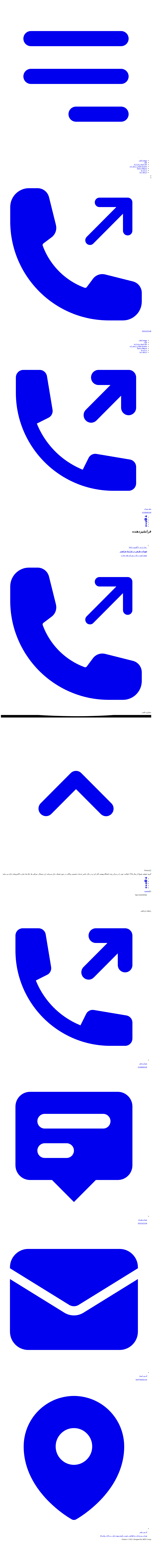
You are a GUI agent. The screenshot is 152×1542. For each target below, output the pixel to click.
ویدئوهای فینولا (142, 168)
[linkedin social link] (146, 522)
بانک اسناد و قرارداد (140, 164)
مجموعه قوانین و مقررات (138, 166)
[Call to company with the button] (76, 709)
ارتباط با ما (143, 172)
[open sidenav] (76, 151)
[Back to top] (76, 868)
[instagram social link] (146, 517)
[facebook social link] (146, 526)
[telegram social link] (146, 878)
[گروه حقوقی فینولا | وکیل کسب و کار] (138, 157)
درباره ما (144, 170)
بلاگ (145, 162)
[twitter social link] (146, 524)
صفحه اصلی (143, 160)
